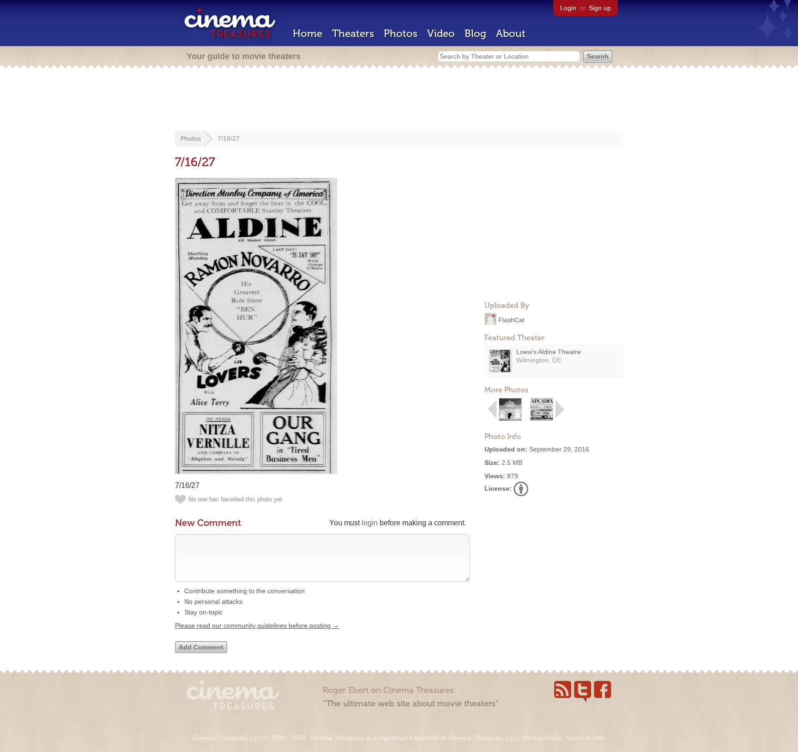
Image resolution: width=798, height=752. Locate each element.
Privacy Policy (542, 737)
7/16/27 (229, 138)
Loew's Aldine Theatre (548, 351)
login (370, 523)
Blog (475, 33)
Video (441, 33)
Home (307, 33)
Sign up (600, 8)
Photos (400, 33)
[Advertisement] (399, 100)
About (511, 33)
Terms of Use (584, 737)
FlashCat (511, 319)
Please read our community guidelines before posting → (257, 625)
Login (568, 8)
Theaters (353, 33)
